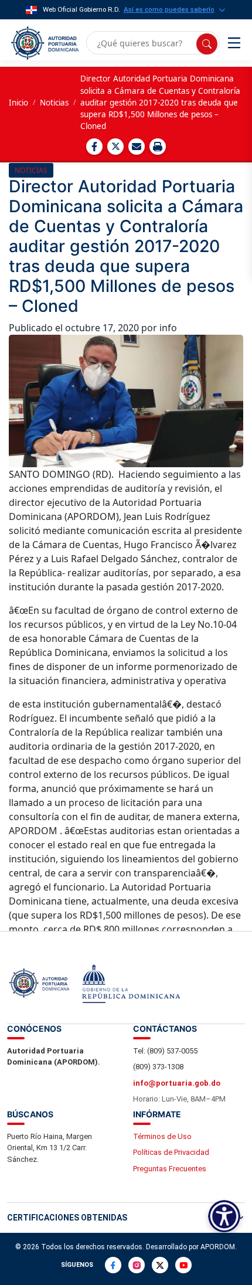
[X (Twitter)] (160, 1265)
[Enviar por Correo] (136, 146)
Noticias (54, 102)
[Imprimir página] (157, 146)
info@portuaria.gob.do (176, 1083)
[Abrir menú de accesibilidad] (224, 1216)
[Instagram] (136, 1265)
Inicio (18, 102)
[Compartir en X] (115, 146)
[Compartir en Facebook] (94, 146)
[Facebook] (113, 1265)
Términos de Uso (162, 1136)
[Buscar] (206, 44)
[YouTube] (183, 1265)
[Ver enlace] (44, 43)
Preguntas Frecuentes (169, 1168)
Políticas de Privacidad (171, 1152)
